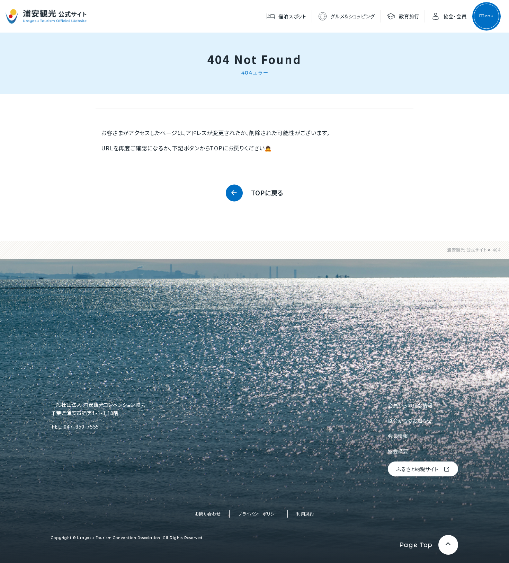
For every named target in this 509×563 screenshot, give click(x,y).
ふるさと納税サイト (417, 469)
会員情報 (398, 435)
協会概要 (398, 451)
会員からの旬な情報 (410, 405)
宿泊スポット (292, 16)
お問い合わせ (208, 514)
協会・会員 (455, 16)
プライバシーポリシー (258, 514)
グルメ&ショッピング (352, 16)
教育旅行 (409, 16)
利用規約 (305, 514)
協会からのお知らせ (409, 420)
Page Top (416, 545)
